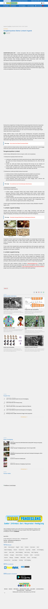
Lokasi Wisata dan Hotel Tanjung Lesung (14, 402)
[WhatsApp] (27, 586)
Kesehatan (6, 555)
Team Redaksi (8, 32)
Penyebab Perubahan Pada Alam (31, 347)
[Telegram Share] (41, 292)
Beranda (5, 26)
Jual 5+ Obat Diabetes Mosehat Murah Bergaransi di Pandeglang (19, 409)
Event (38, 547)
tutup (4, 592)
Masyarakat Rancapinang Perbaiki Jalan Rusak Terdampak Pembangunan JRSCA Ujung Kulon (26, 454)
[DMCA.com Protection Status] (25, 566)
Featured (15, 549)
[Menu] (4, 3)
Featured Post (21, 549)
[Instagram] (25, 586)
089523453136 (10, 542)
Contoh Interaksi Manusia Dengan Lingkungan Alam (34, 328)
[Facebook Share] (34, 292)
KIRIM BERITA (16, 589)
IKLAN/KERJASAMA (20, 590)
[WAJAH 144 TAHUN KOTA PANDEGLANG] (5, 459)
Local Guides (36, 555)
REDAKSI (5, 589)
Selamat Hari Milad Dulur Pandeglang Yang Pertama (20, 464)
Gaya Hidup (28, 549)
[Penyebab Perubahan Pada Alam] (34, 340)
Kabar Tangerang (34, 552)
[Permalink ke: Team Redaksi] (4, 33)
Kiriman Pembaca (19, 555)
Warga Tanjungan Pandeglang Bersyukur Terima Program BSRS (22, 447)
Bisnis (22, 547)
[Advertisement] (24, 16)
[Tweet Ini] (36, 292)
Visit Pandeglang (27, 560)
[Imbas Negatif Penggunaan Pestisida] (13, 302)
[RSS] (29, 586)
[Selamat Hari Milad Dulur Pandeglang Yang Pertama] (5, 465)
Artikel (5, 547)
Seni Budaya (34, 557)
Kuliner (31, 555)
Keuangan (12, 555)
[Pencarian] (43, 3)
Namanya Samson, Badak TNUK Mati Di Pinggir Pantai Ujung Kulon (19, 413)
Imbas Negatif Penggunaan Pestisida (11, 309)
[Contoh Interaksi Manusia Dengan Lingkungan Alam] (34, 321)
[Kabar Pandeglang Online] (11, 3)
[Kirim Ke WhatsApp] (43, 292)
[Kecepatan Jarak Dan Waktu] (13, 321)
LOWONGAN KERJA (40, 589)
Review (28, 557)
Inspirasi (5, 552)
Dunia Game (32, 547)
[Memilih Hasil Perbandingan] (13, 340)
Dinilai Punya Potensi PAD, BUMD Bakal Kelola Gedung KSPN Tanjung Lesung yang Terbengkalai (26, 443)
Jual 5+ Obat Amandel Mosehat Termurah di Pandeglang (17, 398)
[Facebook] (19, 586)
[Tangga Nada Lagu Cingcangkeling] (34, 302)
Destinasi (26, 547)
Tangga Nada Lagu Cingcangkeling (31, 309)
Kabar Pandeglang (19, 552)
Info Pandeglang (40, 549)
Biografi (17, 547)
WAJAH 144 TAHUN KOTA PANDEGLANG (17, 458)
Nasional (6, 557)
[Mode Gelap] (41, 3)
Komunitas (26, 555)
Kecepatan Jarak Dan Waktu (9, 327)
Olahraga (11, 557)
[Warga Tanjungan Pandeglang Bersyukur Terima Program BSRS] (6, 449)
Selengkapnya (24, 416)
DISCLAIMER (32, 589)
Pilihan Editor (23, 557)
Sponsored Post (7, 560)
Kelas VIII (6, 288)
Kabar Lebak (11, 552)
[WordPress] (23, 586)
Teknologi (21, 560)
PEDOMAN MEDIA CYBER (24, 589)
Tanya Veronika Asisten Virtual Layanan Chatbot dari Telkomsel (18, 406)
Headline (33, 549)
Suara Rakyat (14, 560)
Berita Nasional (11, 547)
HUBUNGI (10, 589)
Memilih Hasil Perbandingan (9, 347)
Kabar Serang (27, 552)
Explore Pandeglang (8, 549)
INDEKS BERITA (28, 590)
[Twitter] (21, 586)
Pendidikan (9, 26)
